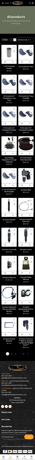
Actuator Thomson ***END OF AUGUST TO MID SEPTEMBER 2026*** (26, 342)
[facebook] (2, 406)
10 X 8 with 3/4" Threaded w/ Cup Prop (9, 98)
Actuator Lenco (26, 249)
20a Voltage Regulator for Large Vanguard (9, 160)
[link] (11, 39)
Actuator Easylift (9, 220)
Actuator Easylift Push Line (26, 220)
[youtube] (10, 406)
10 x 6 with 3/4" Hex (26, 67)
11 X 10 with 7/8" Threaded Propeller (26, 129)
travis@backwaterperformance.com (14, 395)
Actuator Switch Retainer (9, 340)
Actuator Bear (26, 190)
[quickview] (13, 62)
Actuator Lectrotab (9, 249)
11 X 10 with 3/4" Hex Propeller (26, 97)
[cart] (33, 3)
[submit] (29, 436)
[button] (3, 3)
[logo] (17, 3)
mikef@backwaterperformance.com (14, 385)
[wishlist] (14, 47)
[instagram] (6, 406)
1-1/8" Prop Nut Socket (9, 67)
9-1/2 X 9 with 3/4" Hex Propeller (9, 191)
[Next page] (27, 353)
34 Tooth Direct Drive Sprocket (26, 159)
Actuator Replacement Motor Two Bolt (26, 309)
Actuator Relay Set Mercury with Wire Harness (9, 309)
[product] (9, 52)
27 (23, 354)
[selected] (5, 62)
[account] (30, 3)
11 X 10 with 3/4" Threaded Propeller (9, 129)
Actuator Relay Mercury (25, 278)
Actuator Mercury (9, 277)
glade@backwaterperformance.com (14, 378)
